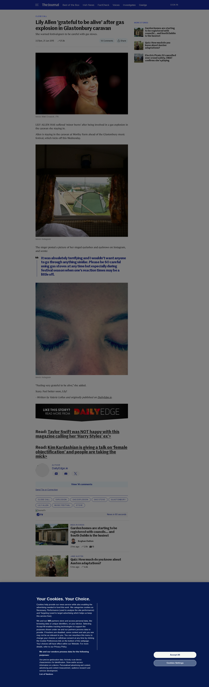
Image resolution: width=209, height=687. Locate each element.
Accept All (175, 655)
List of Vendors (46, 674)
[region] (104, 634)
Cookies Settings (175, 663)
